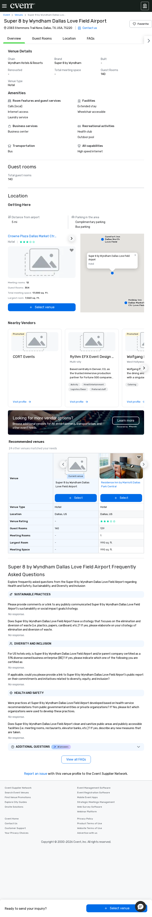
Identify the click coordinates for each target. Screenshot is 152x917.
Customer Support (15, 828)
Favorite (143, 23)
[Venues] (145, 6)
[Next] (148, 40)
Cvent (6, 14)
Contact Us (11, 823)
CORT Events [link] (24, 357)
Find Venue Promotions (18, 797)
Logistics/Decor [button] (78, 389)
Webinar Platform (87, 811)
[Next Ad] (71, 238)
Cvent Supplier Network (18, 787)
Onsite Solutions (14, 806)
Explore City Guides (16, 802)
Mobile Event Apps (87, 797)
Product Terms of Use (89, 823)
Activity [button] (74, 384)
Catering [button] (132, 384)
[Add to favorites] (71, 250)
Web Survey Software (89, 806)
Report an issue (35, 774)
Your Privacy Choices (16, 833)
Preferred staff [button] (99, 389)
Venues (19, 14)
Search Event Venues (17, 792)
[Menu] (4, 6)
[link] (34, 341)
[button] (112, 273)
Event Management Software (93, 787)
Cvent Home (12, 818)
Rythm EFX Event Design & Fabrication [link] (92, 357)
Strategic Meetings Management (96, 802)
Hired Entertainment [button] (94, 384)
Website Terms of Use (89, 828)
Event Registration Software (93, 792)
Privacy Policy (85, 818)
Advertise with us (87, 833)
